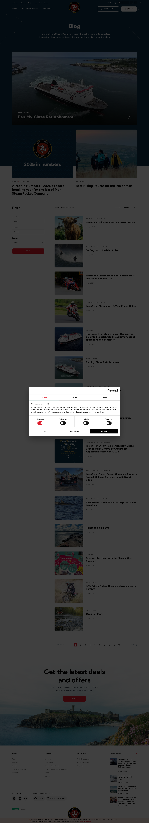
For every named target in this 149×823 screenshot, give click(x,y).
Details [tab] (74, 397)
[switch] (63, 423)
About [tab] (105, 397)
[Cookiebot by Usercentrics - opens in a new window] (109, 390)
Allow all (104, 431)
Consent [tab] (44, 397)
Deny (45, 431)
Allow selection (74, 431)
